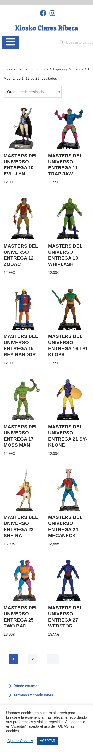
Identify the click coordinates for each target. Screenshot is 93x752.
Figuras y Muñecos (68, 69)
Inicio (8, 69)
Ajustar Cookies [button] (20, 741)
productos (40, 69)
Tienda (22, 69)
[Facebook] (43, 13)
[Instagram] (52, 13)
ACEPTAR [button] (47, 741)
